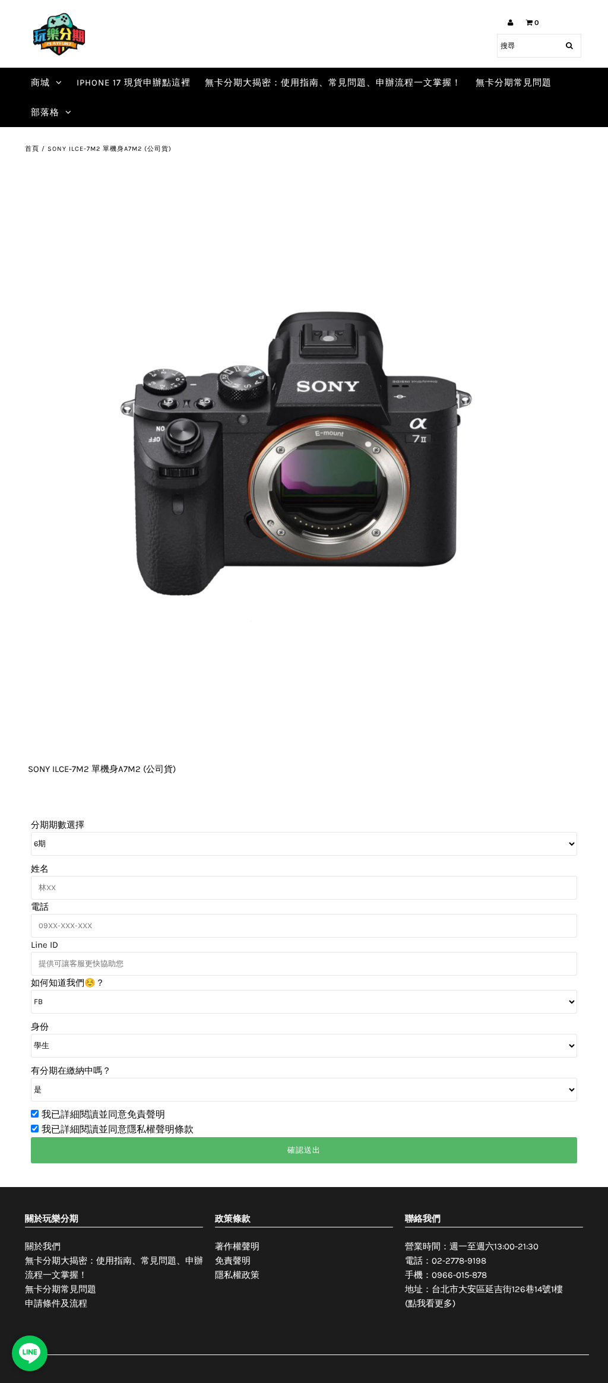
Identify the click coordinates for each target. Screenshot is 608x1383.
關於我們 (43, 1246)
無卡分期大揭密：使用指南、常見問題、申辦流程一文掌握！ (333, 82)
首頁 (32, 149)
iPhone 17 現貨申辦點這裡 (134, 82)
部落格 (45, 112)
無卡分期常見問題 (514, 82)
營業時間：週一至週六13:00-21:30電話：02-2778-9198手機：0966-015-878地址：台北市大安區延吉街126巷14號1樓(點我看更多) (484, 1275)
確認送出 (304, 1149)
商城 (40, 82)
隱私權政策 (237, 1275)
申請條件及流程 (56, 1303)
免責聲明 (233, 1260)
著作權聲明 (237, 1246)
